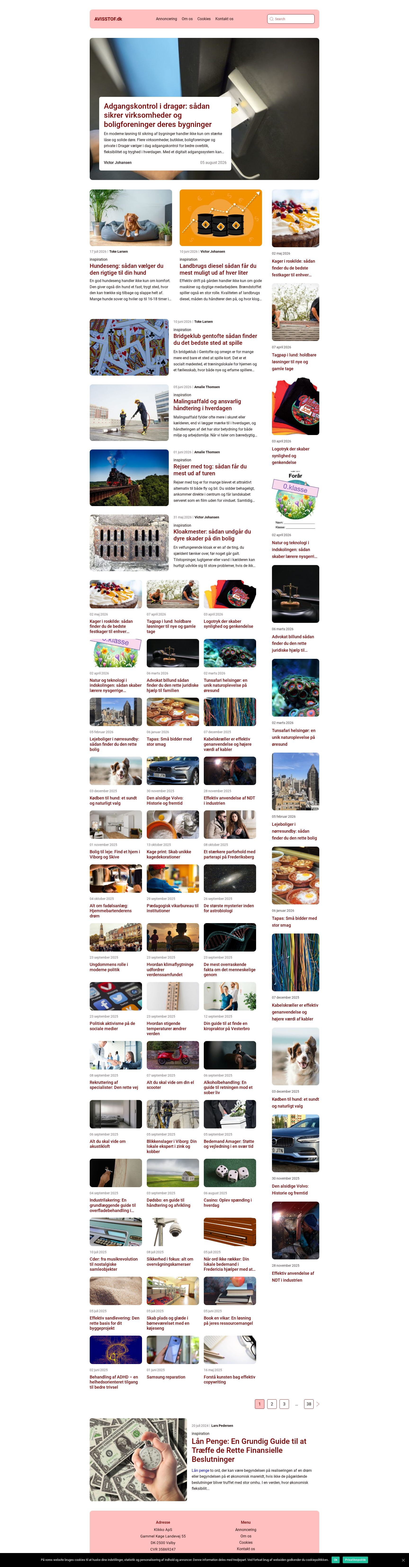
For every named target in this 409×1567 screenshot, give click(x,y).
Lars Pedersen (222, 1426)
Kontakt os (224, 19)
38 (309, 1403)
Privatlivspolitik (355, 1560)
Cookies (204, 19)
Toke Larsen (118, 251)
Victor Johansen (118, 162)
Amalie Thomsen (207, 387)
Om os (187, 19)
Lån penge (200, 1470)
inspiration (98, 259)
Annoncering (166, 19)
